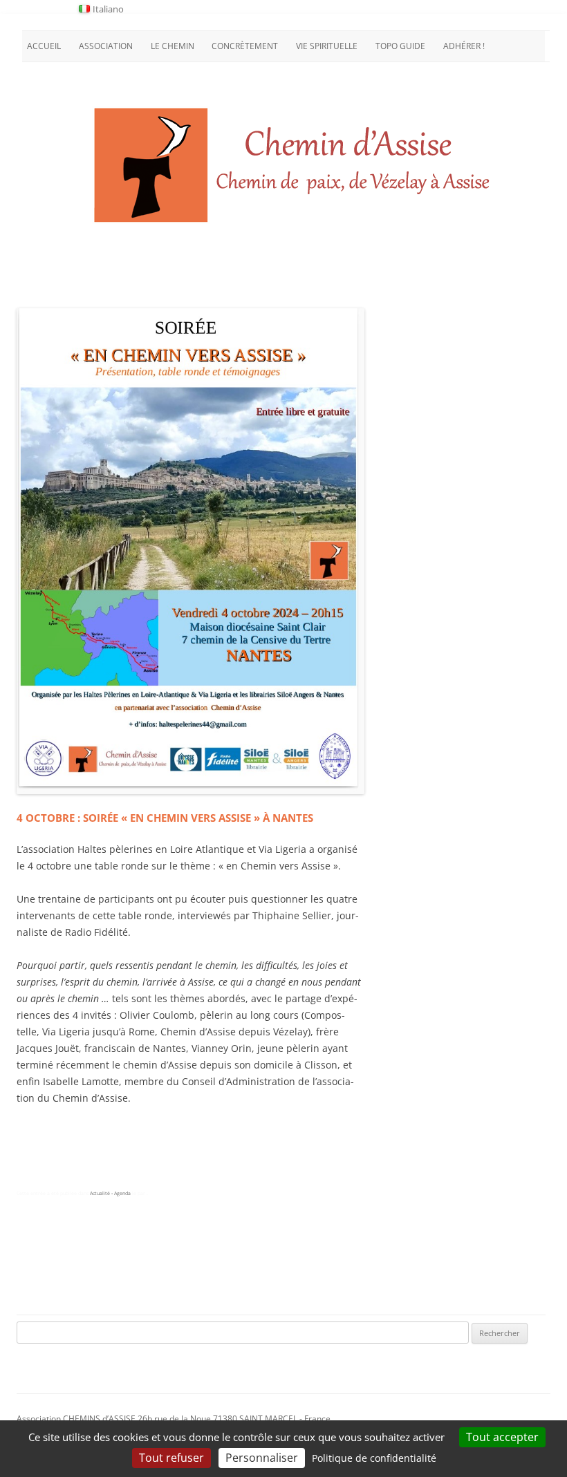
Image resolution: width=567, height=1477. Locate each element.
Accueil (44, 46)
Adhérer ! (464, 46)
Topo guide (400, 46)
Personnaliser (261, 1457)
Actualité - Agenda (110, 1193)
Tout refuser (171, 1457)
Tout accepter (502, 1437)
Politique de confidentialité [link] (374, 1458)
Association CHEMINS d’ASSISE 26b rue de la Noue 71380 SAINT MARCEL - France (174, 1418)
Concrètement (245, 46)
